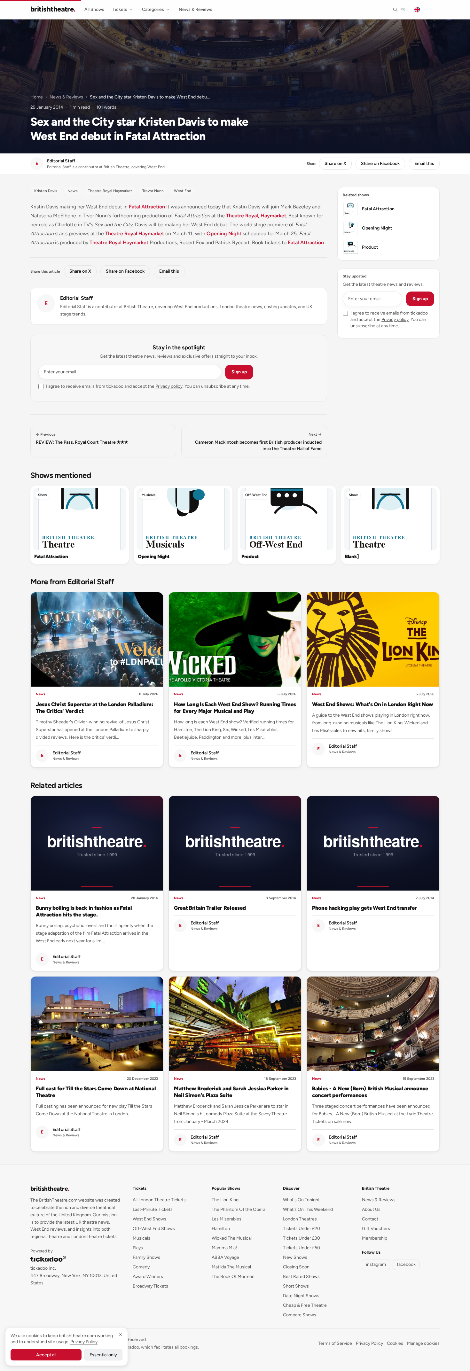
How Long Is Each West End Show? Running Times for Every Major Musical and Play (235, 707)
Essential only (103, 1355)
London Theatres (300, 1219)
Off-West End (256, 495)
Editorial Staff (76, 298)
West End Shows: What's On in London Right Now (372, 704)
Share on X (335, 163)
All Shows (94, 9)
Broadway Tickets (150, 1286)
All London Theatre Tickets (159, 1200)
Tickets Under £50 (301, 1247)
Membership (374, 1238)
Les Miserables (226, 1219)
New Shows (295, 1257)
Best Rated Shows (301, 1276)
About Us (371, 1209)
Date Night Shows (301, 1295)
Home (36, 97)
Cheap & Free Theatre (305, 1305)
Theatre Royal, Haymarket (256, 216)
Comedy (141, 1267)
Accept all (46, 1355)
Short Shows (296, 1286)
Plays (138, 1247)
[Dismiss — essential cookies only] (120, 1334)
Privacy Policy (369, 1343)
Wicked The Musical (232, 1238)
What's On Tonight (301, 1200)
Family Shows (146, 1257)
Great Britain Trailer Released (210, 908)
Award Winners (148, 1276)
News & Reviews (195, 9)
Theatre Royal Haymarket (134, 233)
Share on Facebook (380, 163)
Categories (153, 9)
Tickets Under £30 (301, 1238)
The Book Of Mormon (233, 1276)
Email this (424, 163)
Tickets (120, 9)
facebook (406, 1264)
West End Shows (149, 1219)
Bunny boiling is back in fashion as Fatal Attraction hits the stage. (84, 911)
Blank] (351, 556)
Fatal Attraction (147, 207)
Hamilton (221, 1228)
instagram (376, 1264)
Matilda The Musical (231, 1267)
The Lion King (225, 1200)
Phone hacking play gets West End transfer (364, 908)
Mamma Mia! (224, 1247)
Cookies (395, 1343)
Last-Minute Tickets (153, 1209)
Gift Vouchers (376, 1228)
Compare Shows (299, 1315)
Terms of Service (335, 1343)
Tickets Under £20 (301, 1228)
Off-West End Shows (154, 1228)
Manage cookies (423, 1343)
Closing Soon (296, 1267)
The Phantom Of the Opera (238, 1209)
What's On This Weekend (308, 1209)
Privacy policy (169, 386)
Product (250, 556)
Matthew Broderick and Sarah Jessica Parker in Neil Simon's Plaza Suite (231, 1091)
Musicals (148, 495)
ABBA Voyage (225, 1257)
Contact (370, 1219)
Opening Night (224, 233)
